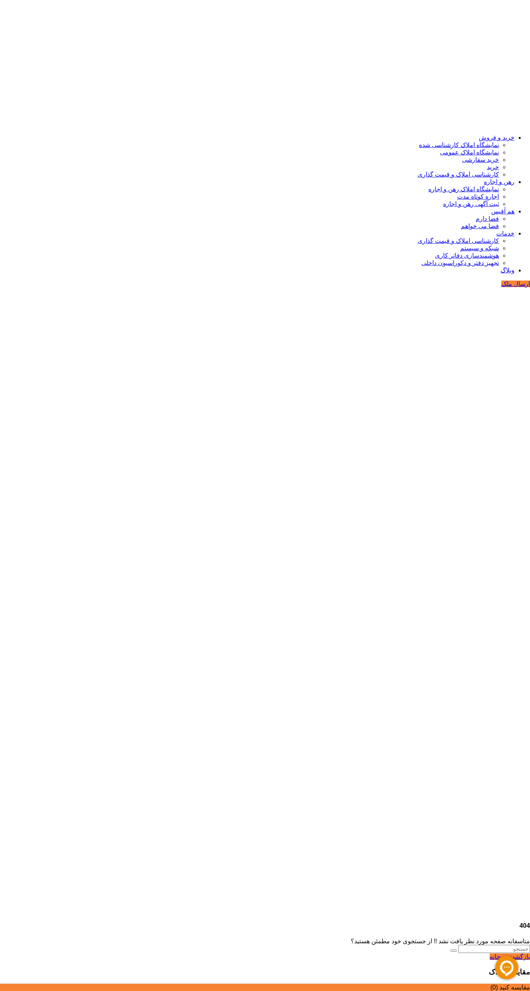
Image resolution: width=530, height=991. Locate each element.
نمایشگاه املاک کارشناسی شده (459, 145)
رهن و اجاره (499, 181)
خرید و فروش (496, 137)
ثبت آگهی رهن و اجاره (471, 204)
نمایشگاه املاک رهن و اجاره (463, 189)
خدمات (505, 233)
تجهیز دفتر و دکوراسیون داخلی (460, 263)
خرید (493, 167)
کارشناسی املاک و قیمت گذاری (458, 174)
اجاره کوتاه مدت (478, 196)
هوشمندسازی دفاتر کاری (467, 255)
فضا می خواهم (480, 226)
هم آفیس (502, 211)
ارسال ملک (515, 284)
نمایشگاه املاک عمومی (469, 152)
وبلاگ (507, 270)
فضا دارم (487, 218)
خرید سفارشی (480, 159)
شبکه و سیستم (479, 248)
